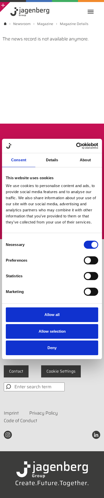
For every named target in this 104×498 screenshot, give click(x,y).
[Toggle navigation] (92, 11)
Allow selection (52, 331)
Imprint (11, 413)
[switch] (91, 260)
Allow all (52, 314)
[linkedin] (96, 434)
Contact (16, 371)
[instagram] (8, 434)
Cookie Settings (60, 371)
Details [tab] (52, 160)
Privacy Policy (43, 413)
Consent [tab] (18, 160)
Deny (52, 348)
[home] (5, 23)
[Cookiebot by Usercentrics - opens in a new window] (76, 146)
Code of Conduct (20, 420)
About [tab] (85, 160)
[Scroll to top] (93, 487)
